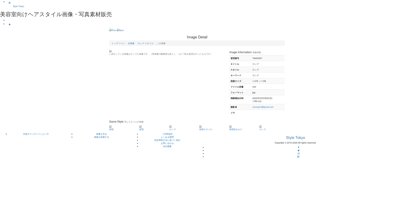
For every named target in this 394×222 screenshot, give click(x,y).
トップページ (118, 43)
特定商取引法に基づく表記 (167, 140)
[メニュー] (9, 2)
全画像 (131, 43)
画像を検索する (101, 136)
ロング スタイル (145, 43)
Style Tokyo (18, 6)
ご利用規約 (167, 133)
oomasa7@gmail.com (263, 106)
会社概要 (167, 146)
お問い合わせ (167, 143)
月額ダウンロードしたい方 (36, 133)
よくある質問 (167, 136)
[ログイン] (9, 24)
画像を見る (101, 133)
